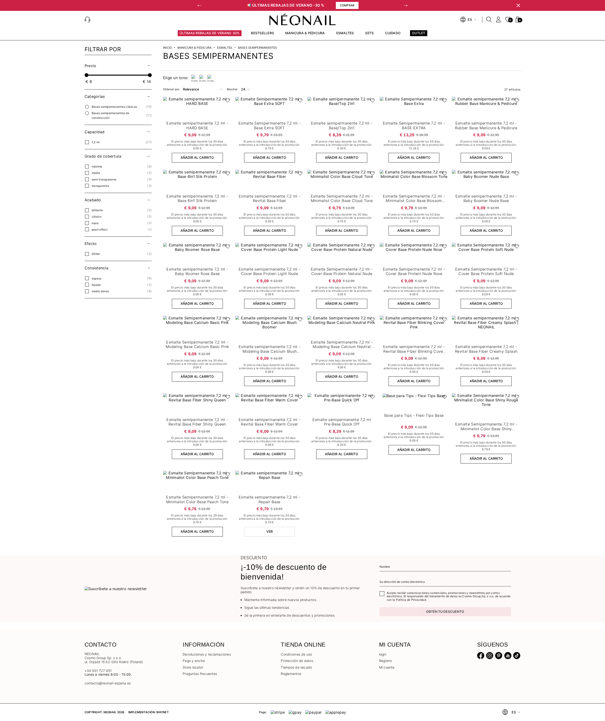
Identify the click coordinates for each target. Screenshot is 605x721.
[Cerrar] (518, 5)
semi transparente (104, 179)
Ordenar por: (171, 89)
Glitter (96, 254)
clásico (97, 216)
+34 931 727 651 (98, 671)
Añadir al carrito (197, 157)
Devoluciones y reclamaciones (207, 654)
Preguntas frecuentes (200, 674)
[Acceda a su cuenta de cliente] (498, 19)
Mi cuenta (387, 667)
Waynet (162, 712)
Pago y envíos (194, 661)
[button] (199, 5)
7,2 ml (95, 142)
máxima (97, 166)
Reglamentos (291, 674)
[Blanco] (202, 78)
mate (95, 223)
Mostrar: (232, 89)
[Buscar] (489, 19)
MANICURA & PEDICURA (194, 47)
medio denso (100, 291)
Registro (385, 661)
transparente (100, 186)
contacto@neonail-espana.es (108, 683)
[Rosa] (210, 78)
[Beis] (194, 78)
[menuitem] (209, 35)
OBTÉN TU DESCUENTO (445, 611)
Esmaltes (225, 47)
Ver (269, 531)
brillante (97, 210)
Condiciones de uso (296, 654)
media (96, 173)
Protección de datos (297, 661)
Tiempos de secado (296, 667)
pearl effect (100, 229)
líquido (96, 285)
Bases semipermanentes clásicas (114, 106)
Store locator (193, 667)
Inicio (167, 47)
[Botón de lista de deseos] (226, 101)
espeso (96, 278)
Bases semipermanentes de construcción (110, 115)
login (382, 654)
